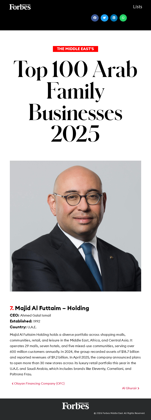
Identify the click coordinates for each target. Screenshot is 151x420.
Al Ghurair (130, 388)
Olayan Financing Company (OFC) (38, 383)
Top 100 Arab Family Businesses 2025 (75, 100)
